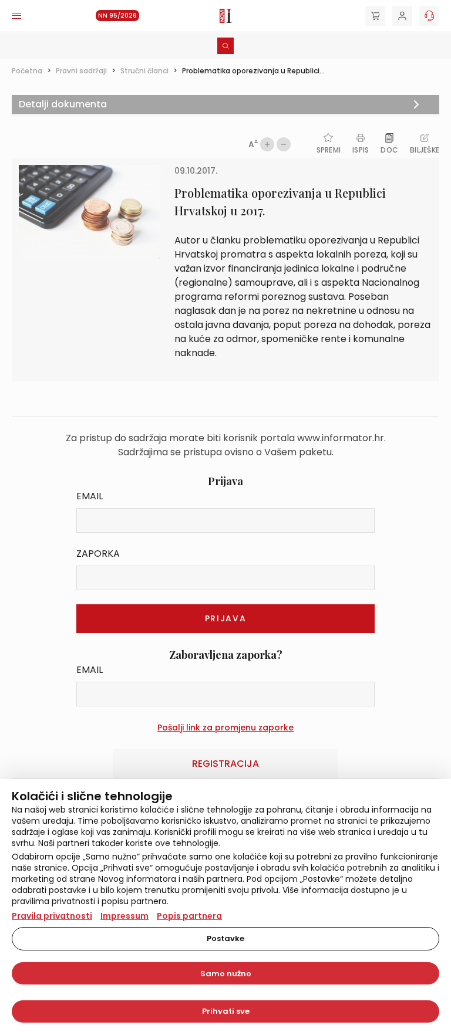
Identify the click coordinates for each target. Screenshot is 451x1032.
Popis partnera (189, 916)
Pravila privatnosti (52, 916)
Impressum (124, 916)
